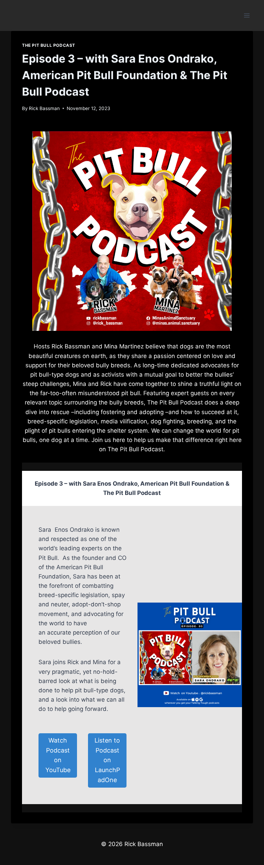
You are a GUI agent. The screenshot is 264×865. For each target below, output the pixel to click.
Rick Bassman (44, 108)
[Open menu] (246, 15)
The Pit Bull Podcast (48, 45)
